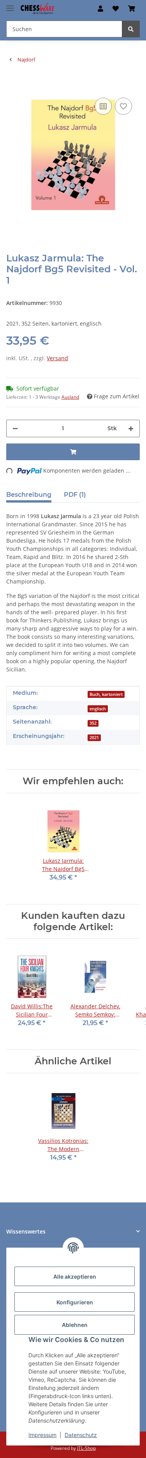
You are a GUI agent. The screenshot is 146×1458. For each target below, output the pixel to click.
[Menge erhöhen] (130, 428)
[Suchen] (131, 29)
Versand (57, 358)
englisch (98, 708)
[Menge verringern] (15, 428)
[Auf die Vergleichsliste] (103, 106)
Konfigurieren (74, 1302)
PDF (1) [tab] (75, 494)
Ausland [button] (70, 397)
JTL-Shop (86, 1448)
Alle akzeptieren (74, 1276)
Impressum (42, 1435)
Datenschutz (81, 1435)
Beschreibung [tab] (28, 494)
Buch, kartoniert (106, 694)
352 (93, 723)
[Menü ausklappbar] (10, 5)
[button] (100, 8)
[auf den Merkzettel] (123, 106)
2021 (94, 737)
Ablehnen (75, 1324)
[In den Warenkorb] (12, 84)
